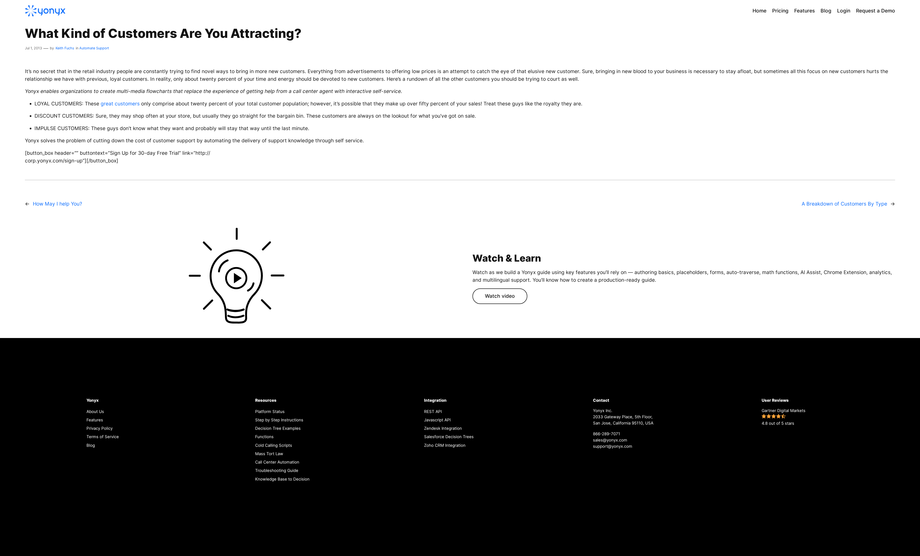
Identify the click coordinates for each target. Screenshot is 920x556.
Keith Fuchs (65, 48)
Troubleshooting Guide (276, 470)
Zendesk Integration (443, 428)
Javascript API (437, 420)
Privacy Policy (99, 428)
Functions (264, 436)
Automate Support (94, 48)
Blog (90, 445)
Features (94, 420)
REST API (433, 411)
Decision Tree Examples (278, 428)
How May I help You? (57, 204)
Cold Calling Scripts (273, 445)
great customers (120, 104)
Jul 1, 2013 (33, 48)
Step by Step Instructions (279, 420)
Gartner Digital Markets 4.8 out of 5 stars (783, 417)
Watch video (500, 296)
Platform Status (270, 411)
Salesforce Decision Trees (449, 436)
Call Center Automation (277, 462)
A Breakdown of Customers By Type (844, 204)
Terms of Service (102, 436)
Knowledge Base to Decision (282, 479)
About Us (95, 411)
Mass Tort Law (269, 453)
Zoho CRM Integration (445, 445)
